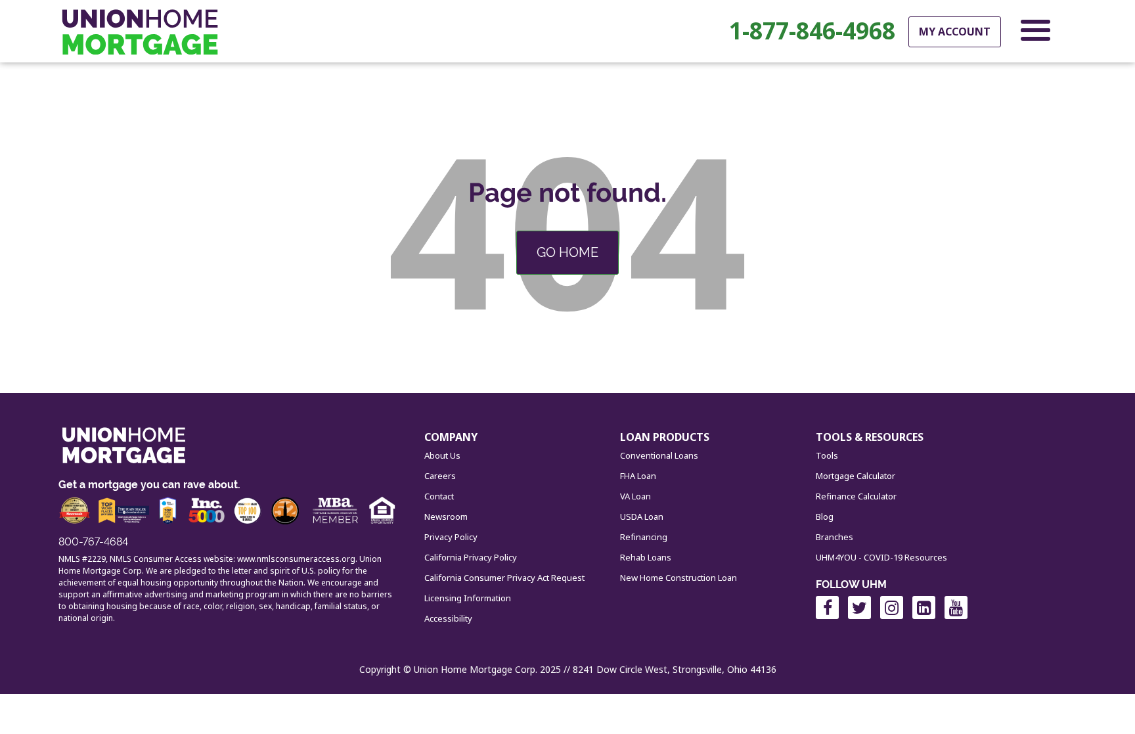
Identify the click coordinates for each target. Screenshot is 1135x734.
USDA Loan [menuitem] (641, 516)
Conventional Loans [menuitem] (659, 455)
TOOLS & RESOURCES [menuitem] (870, 437)
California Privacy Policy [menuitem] (470, 557)
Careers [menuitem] (440, 476)
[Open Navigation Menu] (1035, 33)
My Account (954, 31)
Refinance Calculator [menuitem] (856, 496)
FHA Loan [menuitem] (638, 476)
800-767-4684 (93, 542)
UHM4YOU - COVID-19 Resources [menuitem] (881, 557)
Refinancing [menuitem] (643, 537)
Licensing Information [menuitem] (467, 598)
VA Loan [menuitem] (635, 496)
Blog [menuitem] (825, 516)
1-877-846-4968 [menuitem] (812, 31)
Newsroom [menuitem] (446, 516)
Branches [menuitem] (834, 537)
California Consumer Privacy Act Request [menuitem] (504, 578)
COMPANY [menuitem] (451, 437)
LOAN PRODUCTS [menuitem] (664, 437)
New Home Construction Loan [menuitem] (678, 578)
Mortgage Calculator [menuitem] (855, 476)
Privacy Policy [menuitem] (451, 537)
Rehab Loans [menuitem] (645, 557)
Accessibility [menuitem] (448, 618)
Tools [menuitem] (827, 455)
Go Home (567, 252)
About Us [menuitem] (442, 455)
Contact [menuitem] (439, 496)
